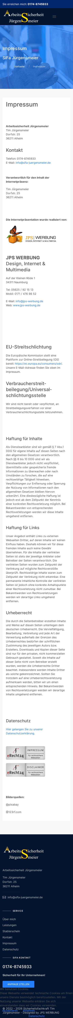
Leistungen (9, 925)
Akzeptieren (10, 1010)
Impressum (9, 943)
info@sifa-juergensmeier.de (33, 162)
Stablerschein (11, 931)
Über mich (9, 919)
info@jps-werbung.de (29, 301)
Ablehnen (29, 1010)
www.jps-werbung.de (26, 305)
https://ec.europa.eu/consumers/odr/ (38, 363)
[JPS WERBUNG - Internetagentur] (36, 236)
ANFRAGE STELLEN (18, 984)
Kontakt (7, 937)
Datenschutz (11, 949)
